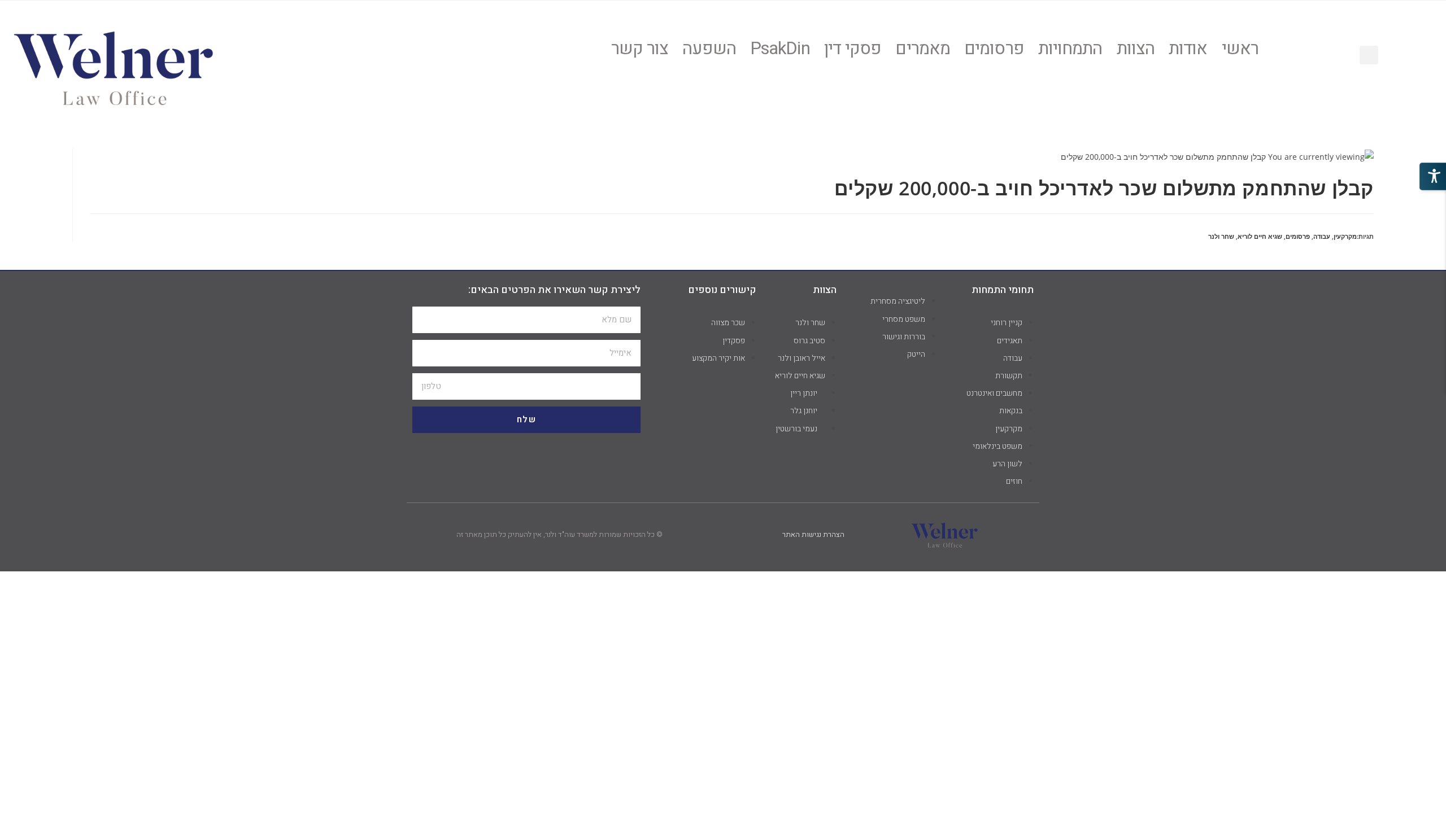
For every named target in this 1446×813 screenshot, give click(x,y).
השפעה (709, 49)
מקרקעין (1345, 236)
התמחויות (1070, 49)
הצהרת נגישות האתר (813, 534)
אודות (1188, 49)
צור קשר (640, 49)
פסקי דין (853, 49)
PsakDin (780, 49)
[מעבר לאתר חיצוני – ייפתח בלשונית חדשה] (113, 66)
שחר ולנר (1221, 236)
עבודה (1321, 236)
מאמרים (922, 49)
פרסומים (994, 49)
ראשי (1240, 49)
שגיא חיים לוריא (1260, 236)
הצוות (1136, 49)
